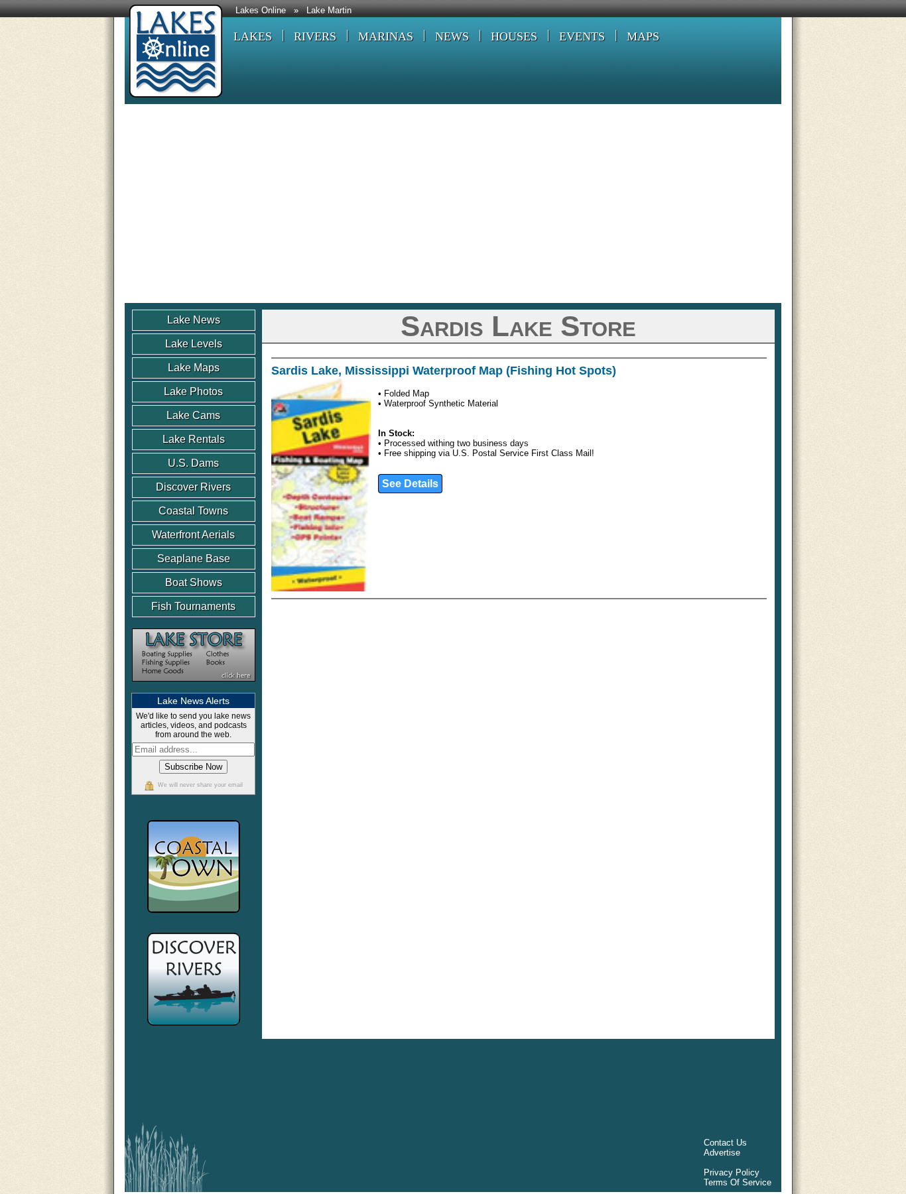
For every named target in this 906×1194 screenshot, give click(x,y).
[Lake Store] (193, 688)
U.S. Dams (193, 463)
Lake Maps (194, 367)
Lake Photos (193, 391)
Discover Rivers (193, 487)
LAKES (252, 36)
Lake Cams (193, 415)
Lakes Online (260, 10)
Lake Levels (193, 343)
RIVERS (315, 36)
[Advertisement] (453, 203)
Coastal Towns (193, 510)
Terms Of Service (737, 1182)
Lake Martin (329, 10)
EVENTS (582, 36)
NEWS (452, 36)
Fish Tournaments (193, 606)
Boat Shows (193, 582)
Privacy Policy (731, 1172)
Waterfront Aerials (193, 534)
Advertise (722, 1153)
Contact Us (725, 1143)
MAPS (643, 36)
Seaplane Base (193, 558)
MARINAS (385, 36)
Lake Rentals (193, 439)
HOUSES (514, 36)
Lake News (193, 320)
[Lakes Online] (173, 99)
